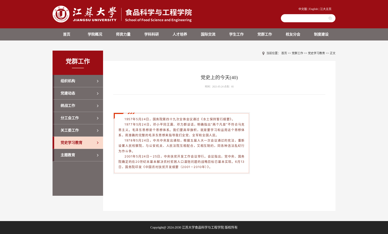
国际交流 (208, 34)
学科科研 (151, 34)
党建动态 (68, 93)
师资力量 (123, 34)
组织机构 (68, 81)
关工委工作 (70, 130)
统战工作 (68, 106)
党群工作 (264, 34)
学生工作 (236, 34)
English (313, 9)
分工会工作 (70, 118)
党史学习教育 (71, 143)
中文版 (302, 9)
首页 (66, 34)
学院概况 (95, 34)
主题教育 (68, 155)
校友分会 (293, 34)
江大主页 (325, 9)
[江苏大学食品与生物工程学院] (138, 21)
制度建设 (321, 34)
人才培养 (180, 34)
